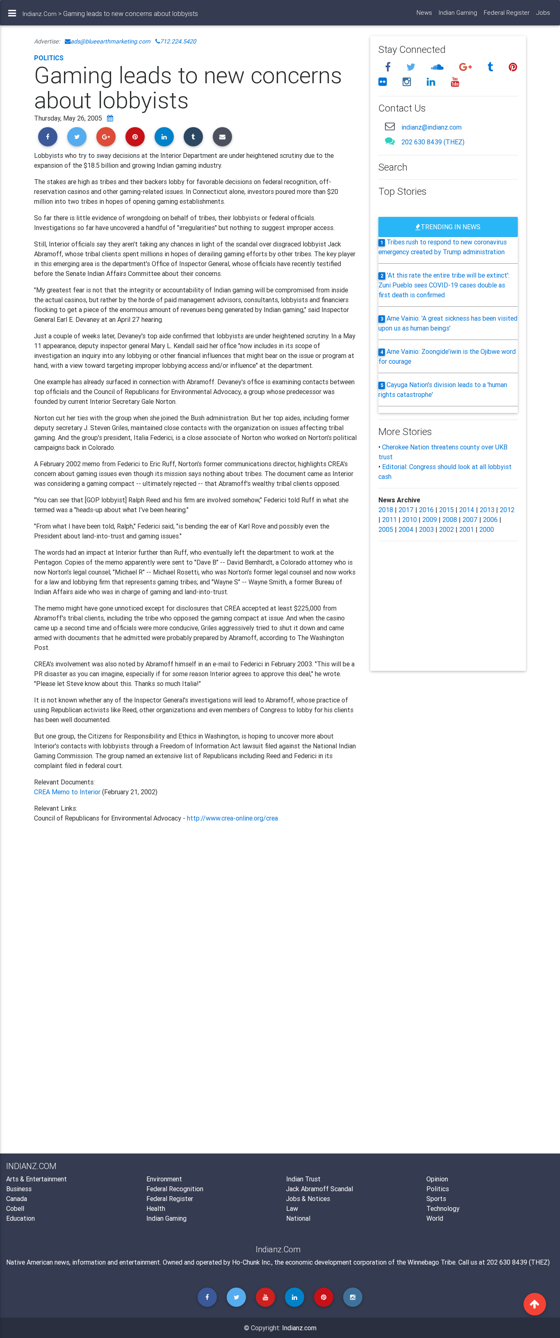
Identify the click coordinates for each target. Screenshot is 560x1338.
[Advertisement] (196, 920)
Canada (16, 1198)
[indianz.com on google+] (467, 67)
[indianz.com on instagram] (408, 82)
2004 (406, 529)
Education (20, 1218)
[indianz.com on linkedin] (432, 82)
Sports (436, 1198)
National (298, 1218)
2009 (429, 519)
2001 (466, 529)
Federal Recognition (174, 1189)
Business (19, 1189)
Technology (443, 1208)
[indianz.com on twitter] (412, 67)
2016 (426, 510)
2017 (406, 510)
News (424, 12)
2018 (385, 510)
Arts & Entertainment (36, 1179)
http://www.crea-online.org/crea (232, 818)
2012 (507, 510)
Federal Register (507, 12)
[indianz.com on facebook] (389, 67)
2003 (426, 529)
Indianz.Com (40, 14)
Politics (49, 58)
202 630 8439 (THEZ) (432, 142)
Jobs (543, 12)
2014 (466, 510)
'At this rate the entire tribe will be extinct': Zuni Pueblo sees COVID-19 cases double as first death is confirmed (444, 285)
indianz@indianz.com (431, 127)
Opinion (437, 1179)
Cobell (15, 1208)
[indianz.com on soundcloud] (438, 67)
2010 (409, 519)
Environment (164, 1179)
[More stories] (110, 118)
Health (155, 1208)
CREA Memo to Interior (67, 792)
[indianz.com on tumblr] (491, 67)
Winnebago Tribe (431, 1262)
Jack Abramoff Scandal (319, 1189)
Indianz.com (299, 1328)
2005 (385, 529)
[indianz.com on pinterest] (513, 67)
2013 (487, 510)
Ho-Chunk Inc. (251, 1262)
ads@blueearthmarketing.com (110, 41)
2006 (490, 519)
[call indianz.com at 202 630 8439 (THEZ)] (390, 141)
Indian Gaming (458, 12)
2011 (389, 519)
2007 (470, 519)
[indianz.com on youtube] (455, 82)
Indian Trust (303, 1179)
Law (292, 1208)
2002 (446, 529)
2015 (446, 510)
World (434, 1218)
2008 (449, 519)
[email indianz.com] (390, 126)
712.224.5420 (178, 41)
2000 (486, 529)
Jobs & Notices (308, 1198)
